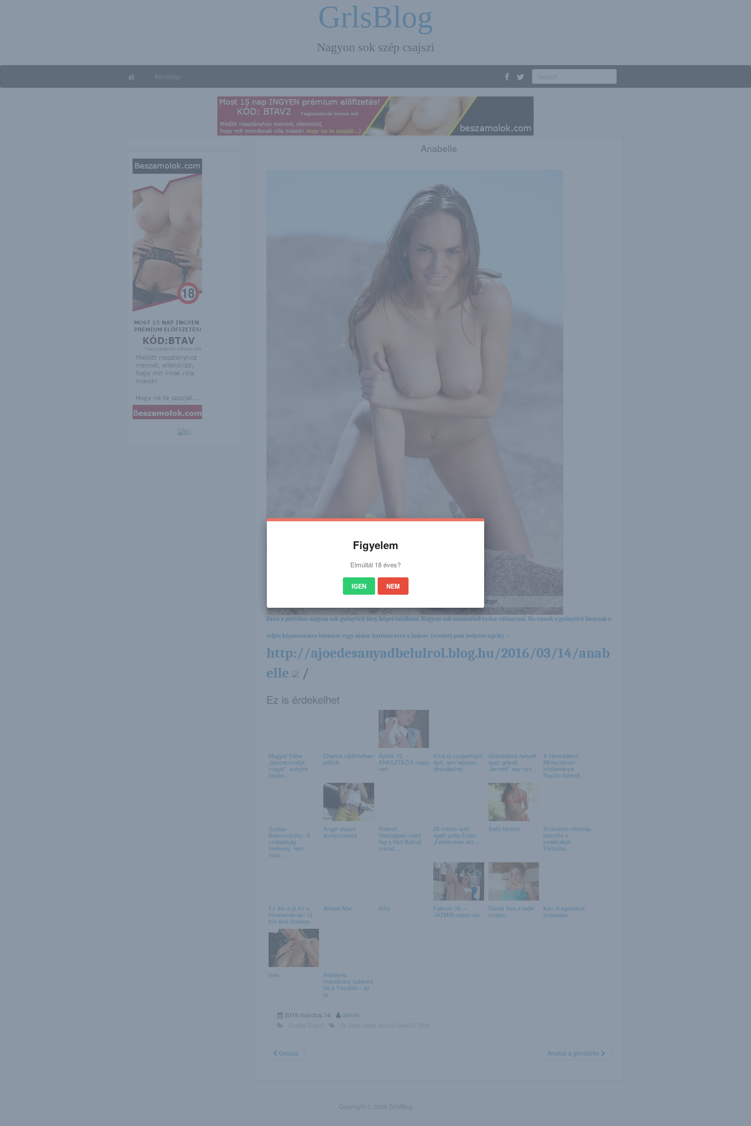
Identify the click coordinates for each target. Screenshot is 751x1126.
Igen (359, 586)
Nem (393, 586)
